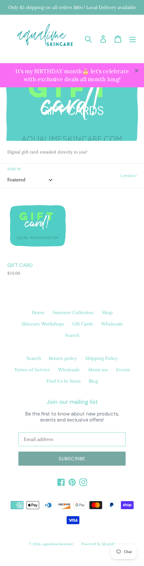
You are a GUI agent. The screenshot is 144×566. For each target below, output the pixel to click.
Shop (107, 312)
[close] (137, 71)
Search (72, 335)
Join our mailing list (72, 401)
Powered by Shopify (98, 544)
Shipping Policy (101, 358)
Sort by (14, 169)
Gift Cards (82, 324)
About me (98, 370)
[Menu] (132, 38)
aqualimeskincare (58, 544)
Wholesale (112, 324)
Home (38, 312)
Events (123, 370)
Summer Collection (73, 312)
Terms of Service (32, 370)
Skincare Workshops (42, 324)
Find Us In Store (64, 381)
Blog (93, 381)
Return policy (63, 358)
